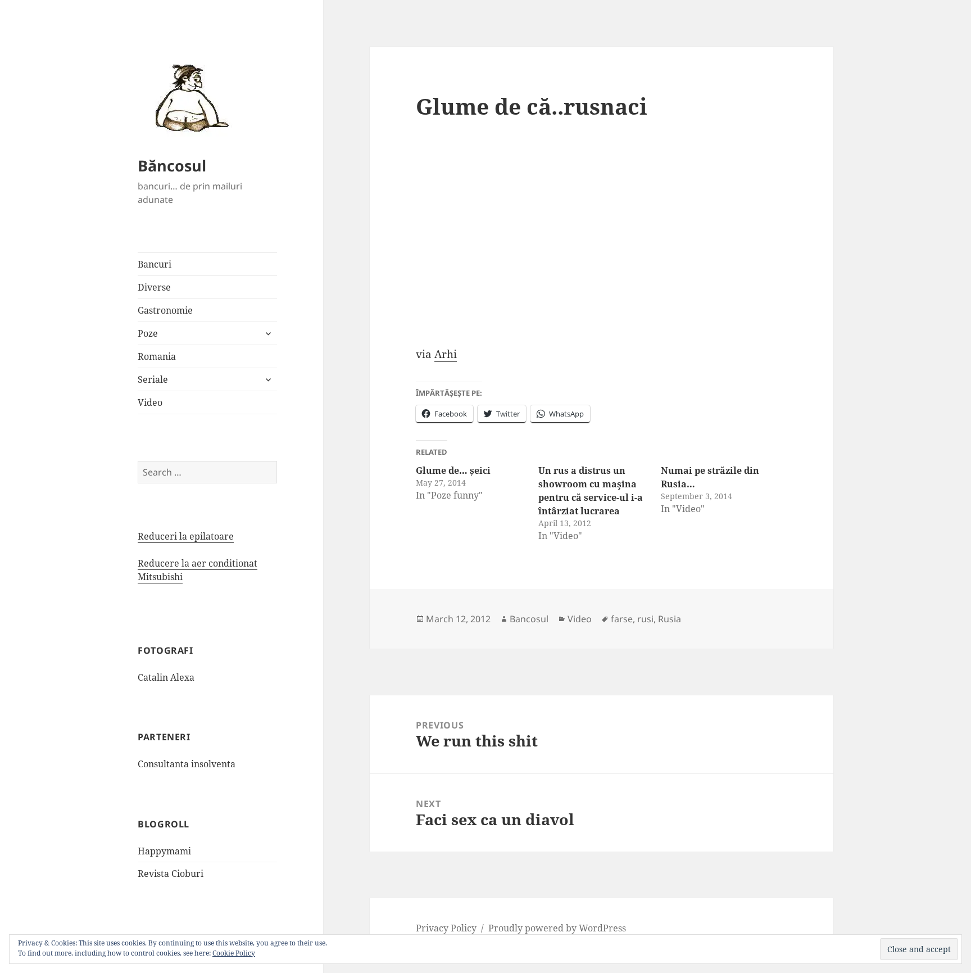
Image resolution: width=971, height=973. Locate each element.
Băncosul (172, 165)
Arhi (445, 354)
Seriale (153, 379)
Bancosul (529, 619)
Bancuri (154, 264)
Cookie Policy (233, 953)
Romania (157, 356)
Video (150, 402)
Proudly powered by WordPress (557, 928)
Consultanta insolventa (186, 764)
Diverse (154, 287)
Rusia (669, 619)
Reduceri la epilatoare (186, 536)
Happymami (164, 851)
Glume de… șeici (453, 470)
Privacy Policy (446, 928)
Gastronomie (165, 310)
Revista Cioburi (170, 873)
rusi (645, 619)
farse (622, 619)
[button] (188, 97)
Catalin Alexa (166, 677)
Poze (148, 333)
